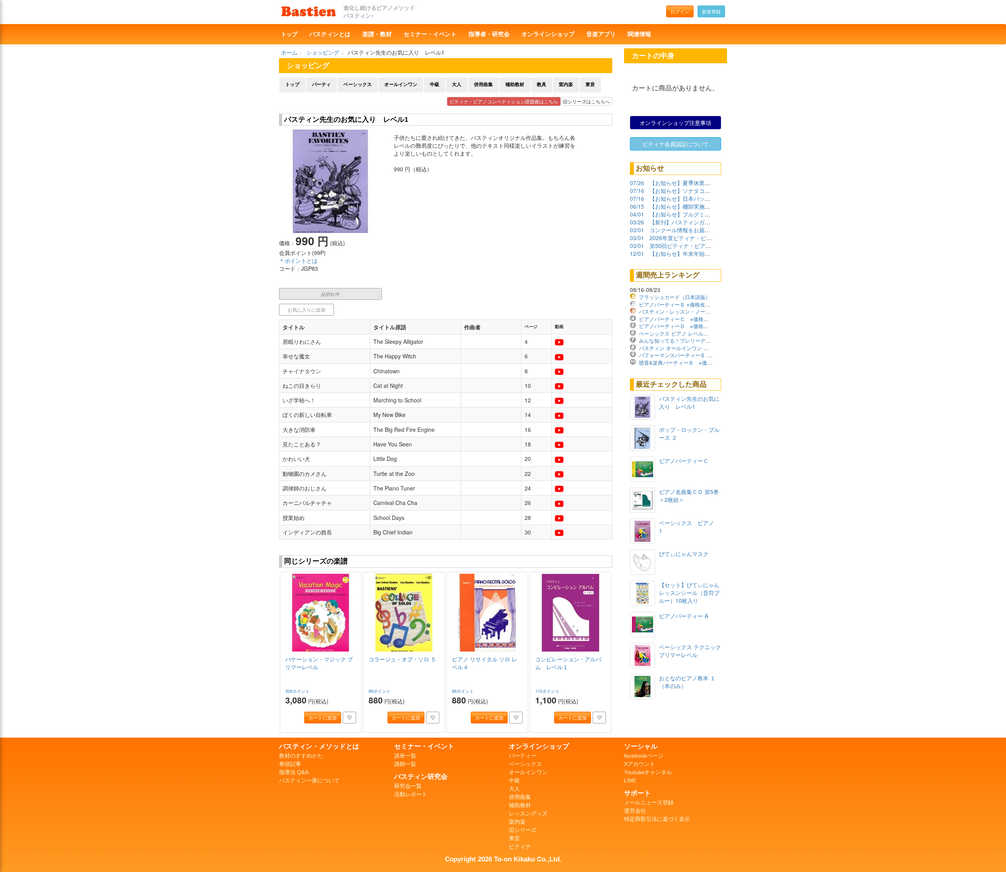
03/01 (637, 230)
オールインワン (400, 84)
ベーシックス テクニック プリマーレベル (690, 651)
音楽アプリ (601, 34)
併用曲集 (483, 84)
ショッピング (322, 52)
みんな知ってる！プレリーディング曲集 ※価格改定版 (702, 340)
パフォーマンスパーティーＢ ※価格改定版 (687, 355)
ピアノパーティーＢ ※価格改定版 (677, 304)
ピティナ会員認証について (676, 144)
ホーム (289, 52)
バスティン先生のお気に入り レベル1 (689, 402)
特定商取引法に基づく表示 (657, 819)
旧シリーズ (522, 830)
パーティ (321, 84)
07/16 (637, 191)
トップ (289, 34)
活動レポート (410, 794)
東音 (590, 84)
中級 (434, 84)
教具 (541, 84)
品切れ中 (330, 293)
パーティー (522, 756)
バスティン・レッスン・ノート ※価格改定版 (691, 311)
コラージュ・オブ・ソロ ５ (402, 659)
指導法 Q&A (293, 772)
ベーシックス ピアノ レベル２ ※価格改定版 (690, 333)
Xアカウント (639, 764)
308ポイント (298, 691)
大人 (456, 84)
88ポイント (380, 691)
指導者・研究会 (489, 34)
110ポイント (548, 691)
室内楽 (566, 84)
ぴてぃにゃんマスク (684, 554)
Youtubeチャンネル (648, 772)
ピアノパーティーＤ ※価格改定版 (679, 326)
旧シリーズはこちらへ (586, 101)
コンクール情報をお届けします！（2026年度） (708, 230)
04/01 (637, 214)
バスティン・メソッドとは (319, 746)
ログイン (679, 11)
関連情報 (639, 34)
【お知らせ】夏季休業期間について (694, 183)
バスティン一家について (309, 780)
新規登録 (711, 11)
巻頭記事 (290, 764)
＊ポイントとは (298, 260)
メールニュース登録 (649, 802)
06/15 (637, 206)
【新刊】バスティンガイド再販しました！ (702, 222)
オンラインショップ (548, 34)
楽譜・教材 (377, 34)
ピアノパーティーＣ (684, 460)
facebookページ (643, 756)
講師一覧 (405, 764)
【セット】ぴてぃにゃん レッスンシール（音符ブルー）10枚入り (692, 592)
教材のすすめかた (301, 756)
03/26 (637, 222)
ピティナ (520, 846)
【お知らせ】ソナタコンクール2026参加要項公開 (711, 191)
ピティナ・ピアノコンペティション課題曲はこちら (504, 101)
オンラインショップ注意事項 (675, 123)
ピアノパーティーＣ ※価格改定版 (679, 319)
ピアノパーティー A (683, 616)
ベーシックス (357, 84)
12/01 (637, 253)
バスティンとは (330, 34)
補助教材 (514, 84)
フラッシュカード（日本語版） (674, 297)
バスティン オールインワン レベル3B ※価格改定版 (699, 348)
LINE (630, 780)
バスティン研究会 (421, 776)
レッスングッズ (528, 813)
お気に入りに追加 (306, 309)
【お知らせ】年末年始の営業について (696, 253)
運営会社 (635, 811)
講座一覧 (405, 756)
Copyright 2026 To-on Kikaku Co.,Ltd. (503, 859)
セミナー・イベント (430, 34)
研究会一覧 (408, 786)
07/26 (637, 183)
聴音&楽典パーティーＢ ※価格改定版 (683, 362)
